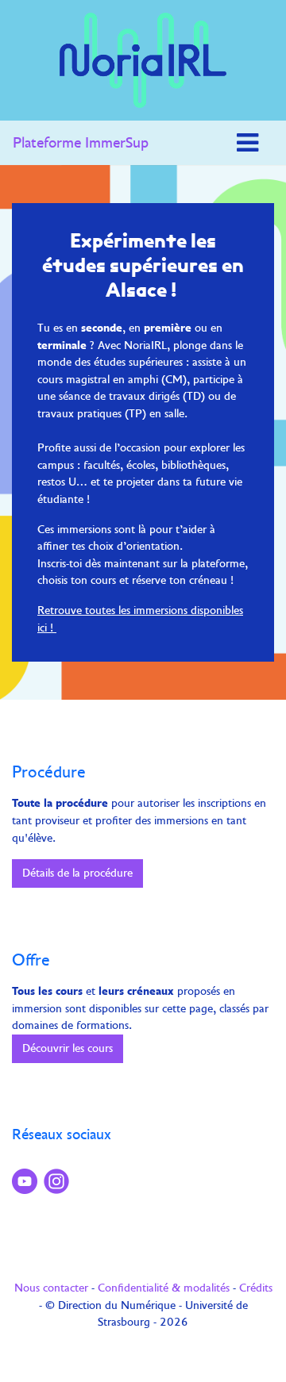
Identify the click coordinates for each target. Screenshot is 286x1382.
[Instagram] (59, 1181)
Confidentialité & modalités (164, 1287)
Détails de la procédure (77, 872)
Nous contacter (51, 1287)
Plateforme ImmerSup (81, 143)
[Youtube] (28, 1181)
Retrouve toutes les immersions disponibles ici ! (140, 618)
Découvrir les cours (67, 1048)
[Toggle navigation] (247, 143)
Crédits (255, 1287)
